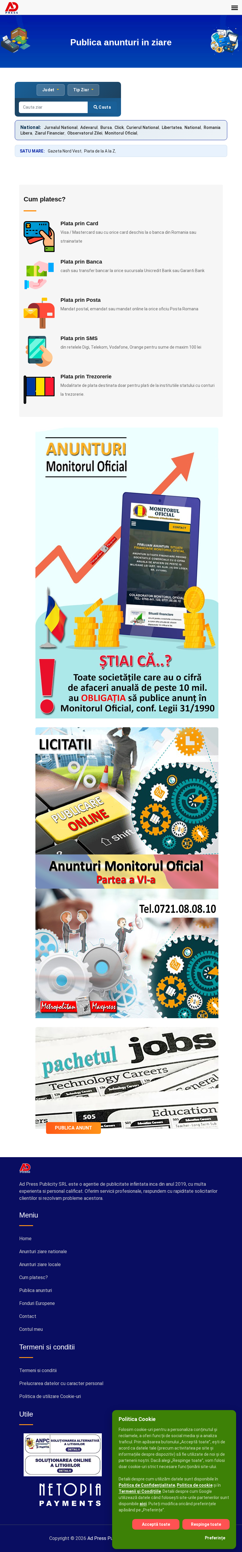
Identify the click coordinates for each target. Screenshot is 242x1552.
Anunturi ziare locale (40, 1264)
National (192, 127)
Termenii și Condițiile (140, 1491)
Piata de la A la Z (99, 151)
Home (25, 1238)
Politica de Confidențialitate (147, 1485)
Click (119, 127)
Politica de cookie (194, 1485)
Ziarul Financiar (50, 133)
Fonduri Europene (37, 1303)
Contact (27, 1316)
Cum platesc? (33, 1277)
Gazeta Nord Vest (64, 151)
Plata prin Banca (81, 262)
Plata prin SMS (79, 338)
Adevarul (89, 127)
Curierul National (142, 127)
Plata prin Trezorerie (86, 377)
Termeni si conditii (38, 1370)
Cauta (104, 107)
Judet (48, 89)
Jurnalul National (61, 127)
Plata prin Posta (80, 300)
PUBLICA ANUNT (73, 1128)
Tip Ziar (81, 89)
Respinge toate (206, 1524)
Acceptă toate (156, 1524)
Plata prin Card (79, 223)
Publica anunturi (35, 1290)
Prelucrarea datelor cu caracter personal (61, 1383)
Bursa (106, 127)
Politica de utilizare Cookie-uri (50, 1396)
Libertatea (172, 127)
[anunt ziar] (126, 1077)
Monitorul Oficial (121, 133)
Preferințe (215, 1538)
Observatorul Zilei (84, 133)
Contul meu (31, 1329)
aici (143, 1503)
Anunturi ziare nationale (43, 1251)
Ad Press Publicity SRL (111, 1538)
